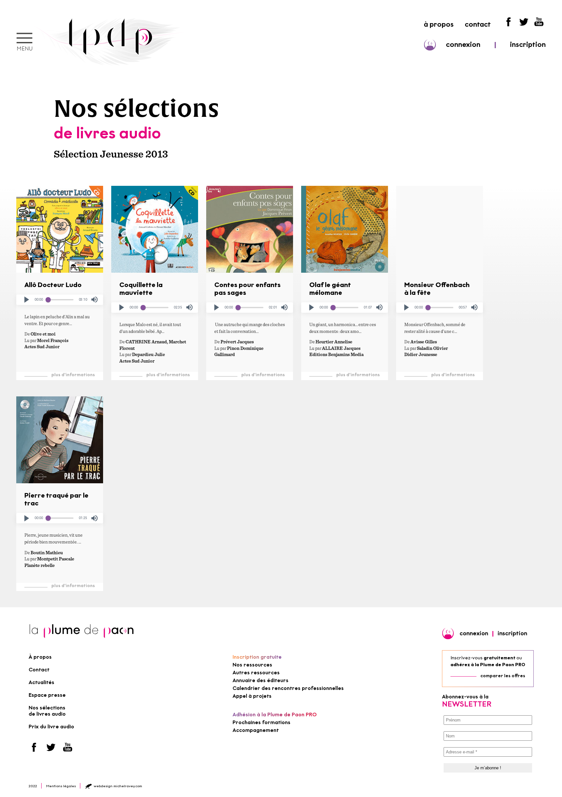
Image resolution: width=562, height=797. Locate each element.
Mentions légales (61, 786)
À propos (40, 657)
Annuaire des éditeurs (260, 680)
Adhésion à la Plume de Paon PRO (275, 714)
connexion (463, 44)
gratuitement (499, 658)
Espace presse (47, 695)
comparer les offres (502, 676)
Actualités (41, 682)
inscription (528, 44)
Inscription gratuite (257, 657)
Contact (39, 669)
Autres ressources (256, 672)
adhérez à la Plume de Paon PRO (487, 664)
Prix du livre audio (51, 726)
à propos (439, 24)
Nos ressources (252, 665)
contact (478, 24)
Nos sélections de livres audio (47, 711)
